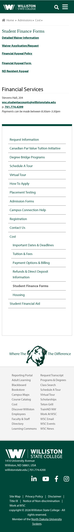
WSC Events (47, 423)
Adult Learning (21, 380)
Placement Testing (23, 192)
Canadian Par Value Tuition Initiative (35, 148)
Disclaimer (54, 496)
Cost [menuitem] (38, 20)
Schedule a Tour (21, 165)
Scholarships (48, 399)
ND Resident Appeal (15, 71)
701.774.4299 (14, 107)
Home (9, 20)
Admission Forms (22, 201)
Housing (19, 294)
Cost (13, 236)
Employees (19, 414)
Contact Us (17, 227)
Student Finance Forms (30, 285)
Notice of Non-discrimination (41, 501)
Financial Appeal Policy (17, 53)
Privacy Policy (34, 496)
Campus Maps (20, 394)
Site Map (14, 496)
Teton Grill (46, 404)
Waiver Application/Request (20, 45)
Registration (18, 218)
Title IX (13, 501)
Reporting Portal (22, 375)
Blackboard (19, 385)
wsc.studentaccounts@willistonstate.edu (29, 102)
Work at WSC (48, 414)
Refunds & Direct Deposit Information (30, 274)
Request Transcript (51, 375)
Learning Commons (24, 428)
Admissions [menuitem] (25, 20)
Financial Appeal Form (17, 63)
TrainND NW (48, 409)
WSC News (47, 428)
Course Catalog (21, 399)
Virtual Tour (18, 174)
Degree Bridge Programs (27, 157)
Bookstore (18, 390)
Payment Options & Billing (31, 262)
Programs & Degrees (53, 380)
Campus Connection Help (28, 210)
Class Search (48, 385)
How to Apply (19, 183)
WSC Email (47, 419)
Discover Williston (23, 409)
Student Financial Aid (25, 303)
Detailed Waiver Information (20, 37)
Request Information (24, 139)
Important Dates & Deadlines (33, 245)
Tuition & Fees (22, 253)
